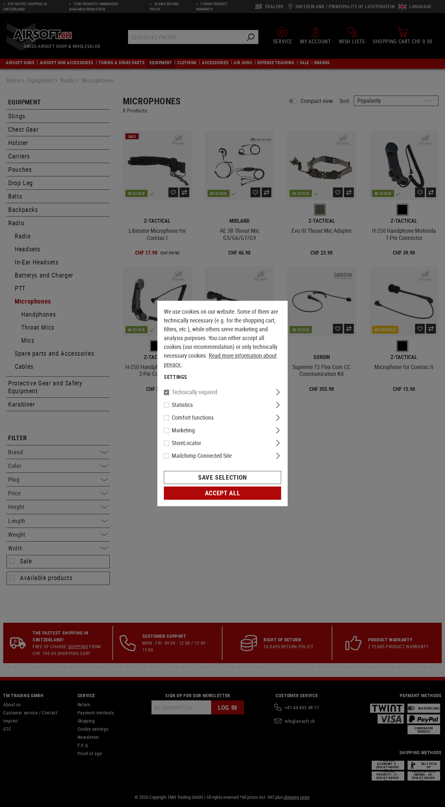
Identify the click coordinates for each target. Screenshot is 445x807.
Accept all (222, 493)
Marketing (183, 430)
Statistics (182, 405)
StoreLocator (186, 443)
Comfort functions (193, 418)
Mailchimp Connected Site (202, 456)
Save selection (222, 477)
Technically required (194, 392)
